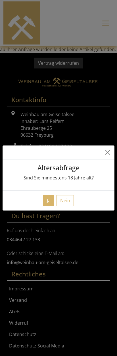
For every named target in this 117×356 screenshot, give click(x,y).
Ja (49, 200)
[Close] (107, 152)
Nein (65, 200)
